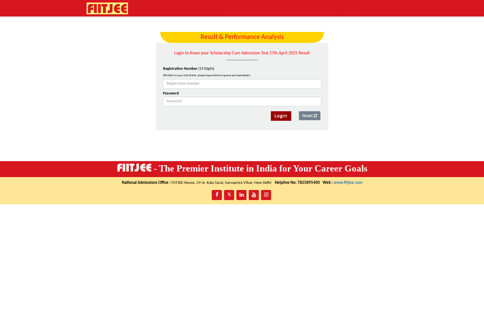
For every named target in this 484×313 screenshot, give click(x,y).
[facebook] (217, 195)
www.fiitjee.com (348, 183)
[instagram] (266, 195)
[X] (229, 195)
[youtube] (254, 195)
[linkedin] (241, 195)
